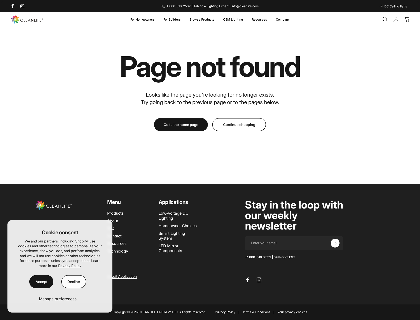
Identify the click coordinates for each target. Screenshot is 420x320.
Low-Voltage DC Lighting (173, 216)
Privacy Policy (69, 265)
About (112, 221)
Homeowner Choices (178, 225)
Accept (41, 281)
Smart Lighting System (172, 236)
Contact (114, 236)
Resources (116, 243)
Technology (117, 251)
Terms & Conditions (256, 312)
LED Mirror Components (170, 248)
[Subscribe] (335, 243)
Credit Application (122, 276)
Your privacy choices (292, 312)
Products (115, 213)
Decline (73, 281)
